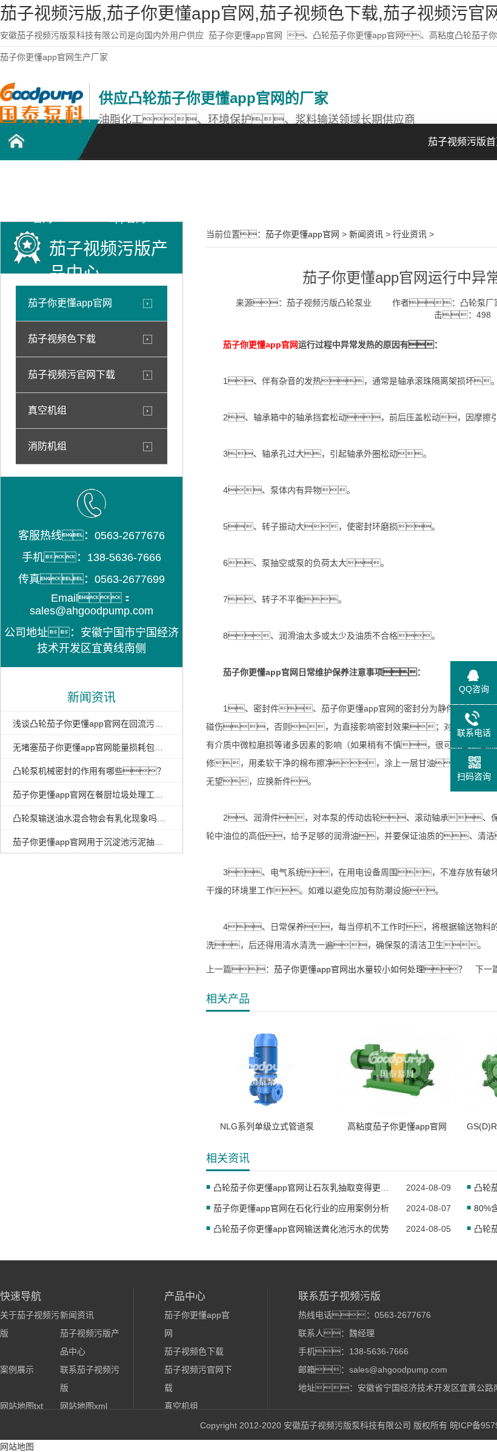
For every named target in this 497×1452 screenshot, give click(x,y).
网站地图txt (21, 1406)
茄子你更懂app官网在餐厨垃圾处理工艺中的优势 (91, 794)
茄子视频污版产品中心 (212, 189)
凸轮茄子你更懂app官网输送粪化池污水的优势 (301, 1229)
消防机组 (47, 446)
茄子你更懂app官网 (245, 35)
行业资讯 (410, 234)
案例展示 (297, 182)
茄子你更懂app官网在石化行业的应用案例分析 (301, 1208)
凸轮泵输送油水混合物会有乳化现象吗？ (91, 818)
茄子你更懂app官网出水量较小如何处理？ (370, 969)
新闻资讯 (381, 182)
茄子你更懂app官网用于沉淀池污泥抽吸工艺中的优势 (91, 842)
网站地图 (17, 1446)
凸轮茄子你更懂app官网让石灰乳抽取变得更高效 (302, 1187)
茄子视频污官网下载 (71, 374)
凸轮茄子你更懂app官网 (43, 189)
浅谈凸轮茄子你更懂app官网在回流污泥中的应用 (91, 723)
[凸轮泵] (41, 120)
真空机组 (47, 410)
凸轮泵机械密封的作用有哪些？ (89, 771)
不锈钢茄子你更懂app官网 (127, 189)
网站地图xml (83, 1406)
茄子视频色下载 (62, 339)
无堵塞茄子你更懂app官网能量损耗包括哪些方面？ (91, 747)
